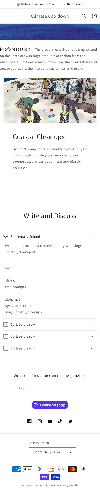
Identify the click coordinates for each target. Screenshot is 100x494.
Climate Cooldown (42, 485)
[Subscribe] (81, 388)
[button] (6, 16)
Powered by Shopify (66, 485)
